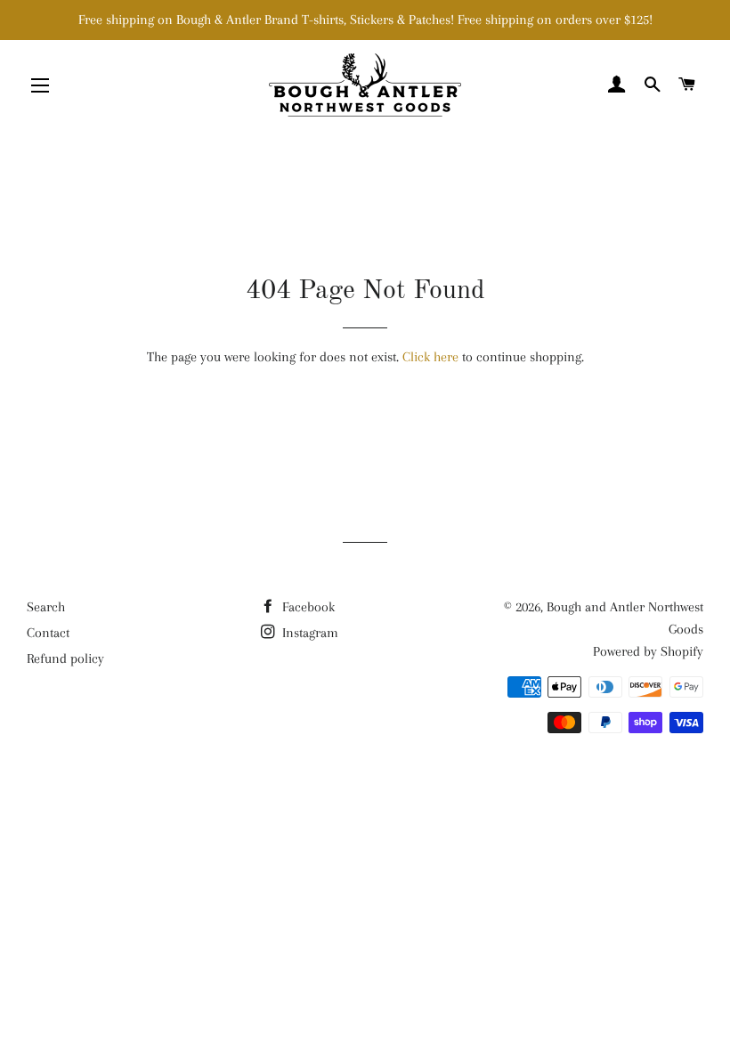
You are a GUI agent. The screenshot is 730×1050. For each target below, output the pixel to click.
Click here (430, 357)
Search (46, 607)
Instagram (308, 633)
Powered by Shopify (648, 651)
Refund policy (65, 658)
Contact (48, 633)
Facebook (307, 607)
